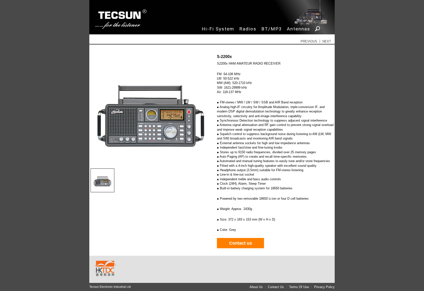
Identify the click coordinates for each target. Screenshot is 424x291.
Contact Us (276, 287)
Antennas (298, 29)
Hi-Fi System (218, 29)
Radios (247, 29)
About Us (256, 287)
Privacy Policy (324, 287)
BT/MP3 (271, 29)
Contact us (240, 243)
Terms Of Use (299, 287)
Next (326, 41)
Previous (309, 41)
